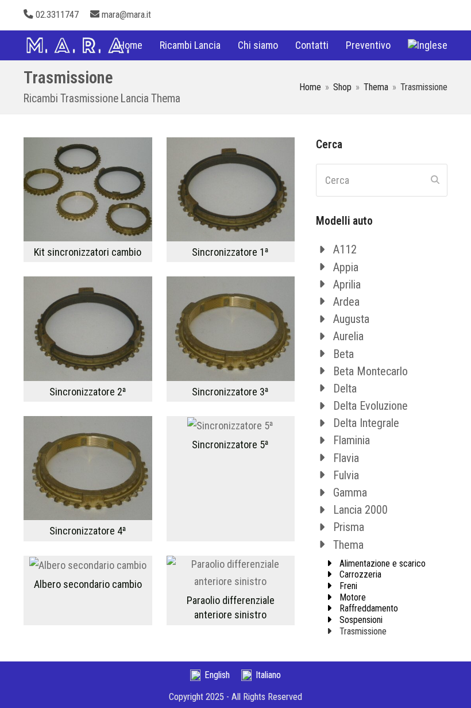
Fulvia (346, 475)
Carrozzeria (360, 574)
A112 (345, 249)
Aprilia (347, 284)
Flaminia (351, 440)
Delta (345, 388)
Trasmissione (363, 631)
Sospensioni (361, 619)
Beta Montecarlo (370, 371)
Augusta (351, 319)
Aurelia (348, 336)
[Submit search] (435, 180)
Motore (352, 597)
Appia (345, 267)
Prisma (348, 527)
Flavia (346, 458)
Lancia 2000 (360, 510)
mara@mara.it (126, 14)
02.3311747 (57, 14)
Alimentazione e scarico (382, 563)
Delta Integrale (366, 423)
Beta (343, 354)
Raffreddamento (368, 608)
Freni (348, 585)
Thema (348, 545)
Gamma (350, 492)
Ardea (346, 302)
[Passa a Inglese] (427, 45)
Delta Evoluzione (370, 406)
